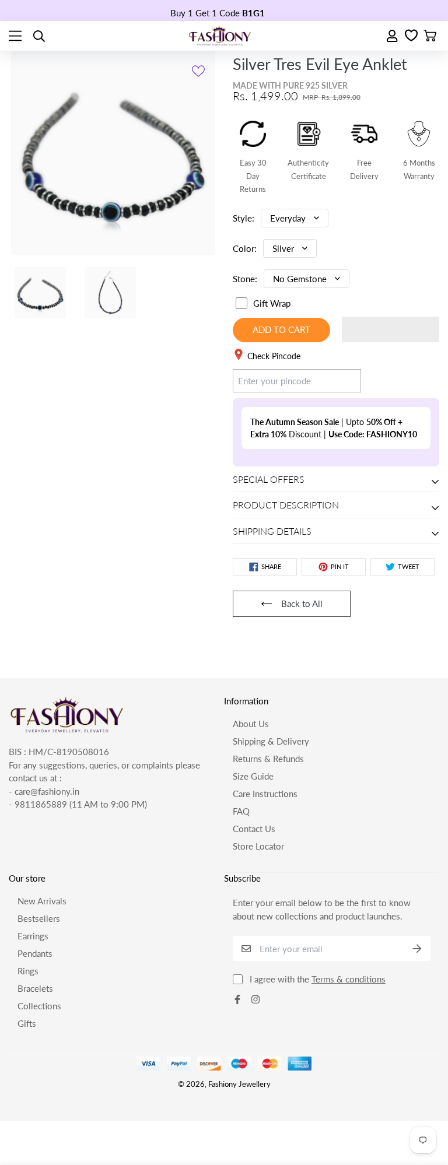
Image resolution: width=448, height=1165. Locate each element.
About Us (251, 723)
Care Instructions (265, 793)
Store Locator (258, 846)
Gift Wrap (271, 303)
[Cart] (430, 36)
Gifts (27, 1023)
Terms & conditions (349, 979)
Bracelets (35, 988)
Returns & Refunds (268, 758)
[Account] (393, 36)
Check (338, 380)
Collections (39, 1006)
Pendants (35, 953)
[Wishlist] (411, 36)
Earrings (33, 936)
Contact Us (254, 828)
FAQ (241, 811)
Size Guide (253, 776)
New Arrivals (42, 901)
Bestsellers (39, 918)
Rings (28, 971)
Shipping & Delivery (271, 741)
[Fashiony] (220, 36)
